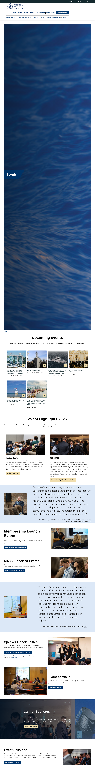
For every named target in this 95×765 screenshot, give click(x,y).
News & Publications (23, 18)
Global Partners (40, 12)
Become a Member (62, 12)
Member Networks (29, 12)
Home (5, 331)
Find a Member (50, 12)
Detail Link (16, 364)
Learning (41, 18)
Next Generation (17, 12)
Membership (10, 18)
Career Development (53, 18)
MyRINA (65, 18)
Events (34, 18)
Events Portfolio (14, 657)
